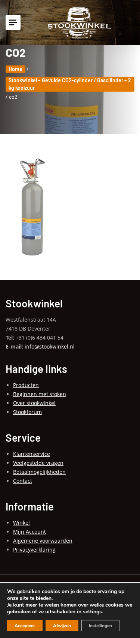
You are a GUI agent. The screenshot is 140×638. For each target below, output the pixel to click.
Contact (22, 480)
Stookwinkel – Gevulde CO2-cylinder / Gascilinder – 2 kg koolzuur (70, 84)
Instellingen (100, 626)
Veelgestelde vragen (38, 462)
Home (15, 69)
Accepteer (25, 626)
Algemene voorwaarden (42, 540)
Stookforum (27, 411)
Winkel (21, 522)
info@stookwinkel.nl (50, 346)
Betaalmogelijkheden (39, 471)
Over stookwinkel (34, 403)
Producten (26, 385)
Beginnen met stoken (39, 394)
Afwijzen (62, 626)
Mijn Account (29, 531)
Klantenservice (31, 453)
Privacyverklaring (34, 549)
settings (92, 611)
